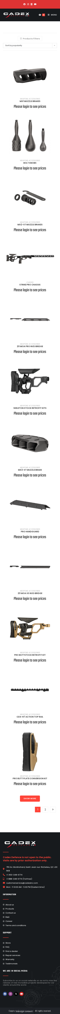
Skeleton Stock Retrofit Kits (29, 408)
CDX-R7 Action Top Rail (30, 716)
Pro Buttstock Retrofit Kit (30, 654)
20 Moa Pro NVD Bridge (30, 346)
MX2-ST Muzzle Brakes (30, 224)
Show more (30, 798)
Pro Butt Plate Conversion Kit (30, 778)
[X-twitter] (16, 994)
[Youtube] (22, 994)
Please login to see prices (30, 107)
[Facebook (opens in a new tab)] (24, 4)
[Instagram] (10, 994)
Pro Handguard (30, 531)
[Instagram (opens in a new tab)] (28, 4)
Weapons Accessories (30, 99)
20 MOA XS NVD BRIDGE (30, 593)
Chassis (29, 282)
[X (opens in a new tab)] (31, 4)
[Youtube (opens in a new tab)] (35, 4)
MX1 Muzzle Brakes (30, 101)
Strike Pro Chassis (29, 284)
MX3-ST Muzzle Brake (30, 469)
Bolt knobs (29, 162)
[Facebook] (5, 994)
